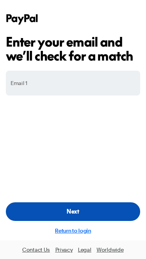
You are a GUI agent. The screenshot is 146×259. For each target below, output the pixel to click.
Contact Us (36, 250)
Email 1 (19, 83)
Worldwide (110, 250)
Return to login (73, 231)
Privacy (64, 250)
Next (73, 211)
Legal (84, 250)
